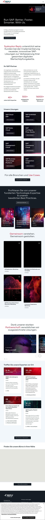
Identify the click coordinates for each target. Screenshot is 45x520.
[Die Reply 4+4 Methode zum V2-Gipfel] (32, 254)
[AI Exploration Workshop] (12, 254)
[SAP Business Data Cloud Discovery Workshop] (12, 288)
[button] (10, 38)
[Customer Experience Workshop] (32, 289)
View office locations (22, 484)
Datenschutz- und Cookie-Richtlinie (8, 514)
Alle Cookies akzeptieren (29, 517)
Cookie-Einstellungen (15, 517)
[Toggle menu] (43, 2)
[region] (22, 511)
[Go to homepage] (7, 2)
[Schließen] (43, 503)
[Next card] (39, 355)
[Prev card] (36, 355)
